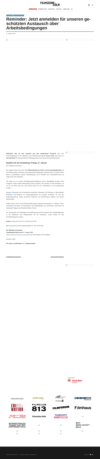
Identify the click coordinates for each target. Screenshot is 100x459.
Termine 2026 (42, 9)
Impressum (27, 454)
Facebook (92, 5)
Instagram (89, 5)
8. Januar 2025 (11, 33)
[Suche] (72, 8)
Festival (59, 9)
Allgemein (9, 15)
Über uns (66, 9)
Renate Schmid (38, 203)
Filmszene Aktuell (18, 15)
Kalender (33, 9)
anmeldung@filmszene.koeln (17, 234)
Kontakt (22, 454)
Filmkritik (51, 9)
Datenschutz (33, 454)
